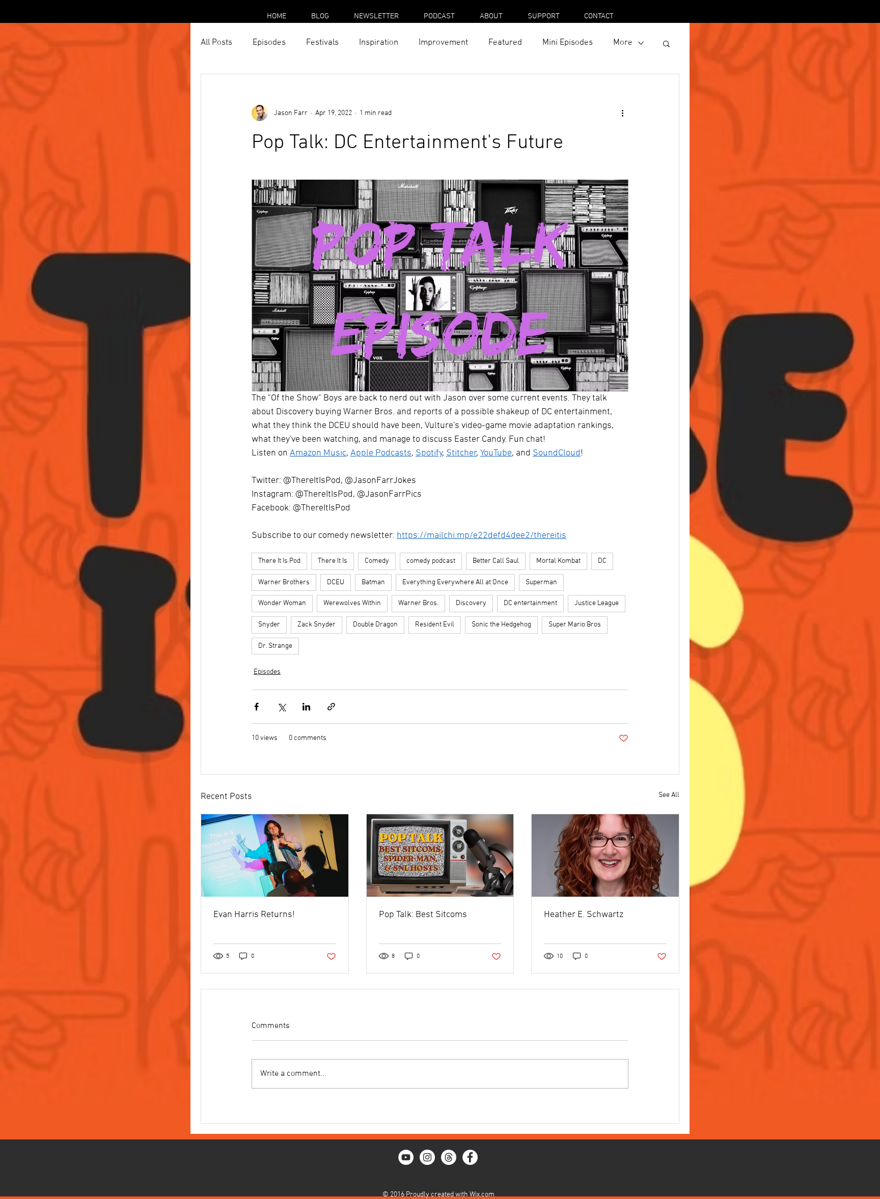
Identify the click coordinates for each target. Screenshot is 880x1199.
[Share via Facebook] (256, 706)
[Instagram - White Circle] (427, 1157)
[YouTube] (406, 1157)
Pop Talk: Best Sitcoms (423, 914)
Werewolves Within (352, 603)
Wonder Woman (282, 603)
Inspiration (378, 43)
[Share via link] (331, 706)
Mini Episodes (567, 43)
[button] (666, 43)
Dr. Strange (275, 646)
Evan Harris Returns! (254, 914)
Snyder (269, 624)
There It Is (332, 561)
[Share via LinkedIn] (306, 706)
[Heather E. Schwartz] (605, 855)
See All (668, 795)
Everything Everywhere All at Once (455, 582)
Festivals (322, 43)
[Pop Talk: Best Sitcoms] (440, 855)
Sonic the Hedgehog (501, 624)
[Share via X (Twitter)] (281, 706)
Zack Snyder (316, 624)
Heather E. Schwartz (583, 914)
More (622, 43)
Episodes (269, 43)
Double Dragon (375, 624)
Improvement (443, 43)
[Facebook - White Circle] (470, 1157)
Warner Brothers (284, 582)
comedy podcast (430, 561)
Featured (505, 43)
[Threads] (448, 1157)
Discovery (471, 603)
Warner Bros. (418, 603)
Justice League (596, 603)
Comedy (377, 561)
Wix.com (482, 1194)
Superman (541, 582)
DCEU (335, 582)
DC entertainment (530, 603)
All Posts (216, 43)
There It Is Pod (279, 561)
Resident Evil (434, 624)
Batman (373, 582)
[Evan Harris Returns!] (274, 855)
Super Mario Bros (574, 624)
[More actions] (622, 113)
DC (602, 561)
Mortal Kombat (558, 561)
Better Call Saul (496, 561)
